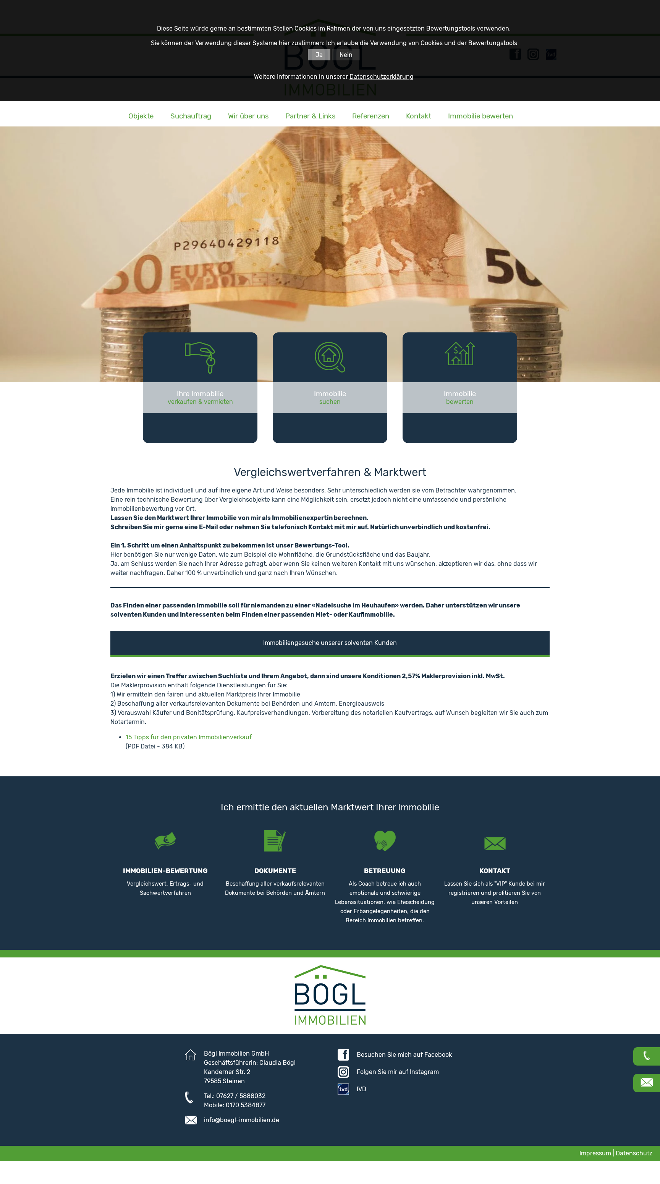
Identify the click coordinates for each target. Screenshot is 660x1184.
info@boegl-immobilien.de (241, 1120)
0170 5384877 (245, 1105)
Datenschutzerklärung (381, 76)
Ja (319, 54)
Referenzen (370, 116)
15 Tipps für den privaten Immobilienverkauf (189, 737)
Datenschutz (634, 1153)
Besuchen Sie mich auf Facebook (404, 1054)
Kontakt (418, 116)
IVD (361, 1089)
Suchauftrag (190, 116)
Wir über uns (248, 116)
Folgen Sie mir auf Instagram (398, 1071)
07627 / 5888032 (240, 1096)
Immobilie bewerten (480, 116)
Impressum (595, 1153)
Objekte (141, 116)
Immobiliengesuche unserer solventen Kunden (330, 642)
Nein (346, 54)
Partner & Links (310, 116)
